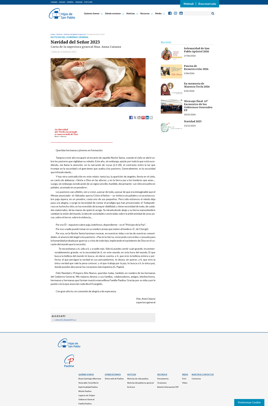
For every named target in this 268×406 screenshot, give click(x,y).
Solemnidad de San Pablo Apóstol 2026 (197, 50)
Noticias (130, 13)
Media (158, 13)
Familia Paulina (84, 404)
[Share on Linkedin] (147, 117)
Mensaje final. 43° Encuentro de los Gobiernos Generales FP (198, 106)
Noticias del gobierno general (75, 34)
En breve (131, 387)
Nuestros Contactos (203, 374)
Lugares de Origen (86, 395)
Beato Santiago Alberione (89, 379)
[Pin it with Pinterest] (143, 117)
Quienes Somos (91, 13)
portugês (88, 2)
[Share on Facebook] (131, 117)
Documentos (163, 379)
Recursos (144, 13)
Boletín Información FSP (168, 387)
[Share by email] (151, 117)
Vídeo (184, 383)
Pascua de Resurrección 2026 (196, 67)
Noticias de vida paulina (137, 379)
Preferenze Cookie (249, 402)
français (78, 2)
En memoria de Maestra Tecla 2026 (197, 85)
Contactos (196, 379)
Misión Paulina (84, 391)
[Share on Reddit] (139, 117)
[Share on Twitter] (135, 117)
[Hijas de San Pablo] (62, 12)
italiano (54, 2)
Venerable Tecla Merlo (88, 383)
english (62, 2)
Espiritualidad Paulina (88, 387)
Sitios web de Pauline (114, 379)
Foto (184, 379)
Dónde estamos (113, 13)
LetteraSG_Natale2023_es (65, 320)
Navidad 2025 (193, 121)
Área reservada (207, 3)
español (70, 2)
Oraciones (162, 383)
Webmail (189, 3)
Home (53, 34)
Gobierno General (86, 399)
